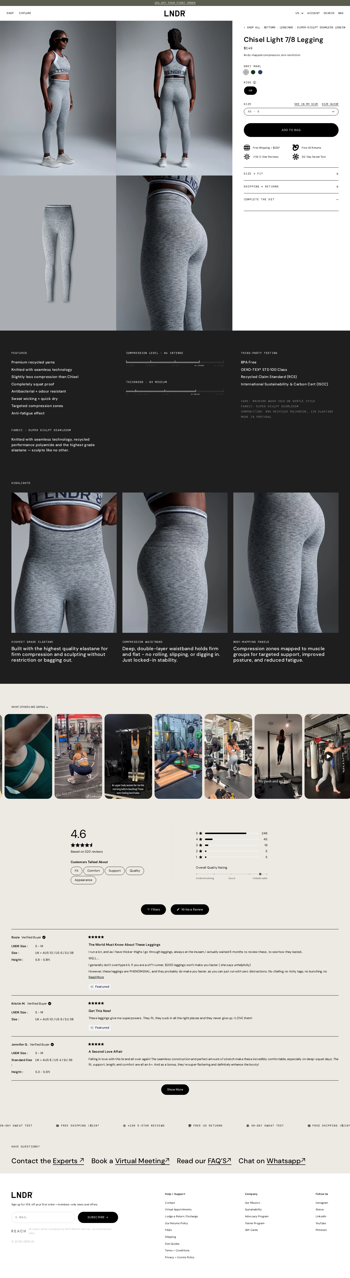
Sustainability (253, 1209)
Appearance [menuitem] (83, 880)
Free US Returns (311, 147)
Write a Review (189, 911)
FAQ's (168, 1230)
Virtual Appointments (178, 1209)
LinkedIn (321, 1216)
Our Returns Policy (176, 1223)
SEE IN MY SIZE (306, 104)
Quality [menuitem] (135, 871)
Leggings (286, 27)
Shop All (253, 27)
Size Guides (172, 1243)
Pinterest (321, 1230)
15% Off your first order (175, 2)
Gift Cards (251, 1230)
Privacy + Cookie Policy (179, 1257)
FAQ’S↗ (220, 1160)
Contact (170, 1202)
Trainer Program (255, 1223)
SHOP (10, 13)
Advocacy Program (257, 1216)
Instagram (322, 1202)
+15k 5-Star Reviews (266, 156)
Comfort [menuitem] (93, 871)
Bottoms (269, 27)
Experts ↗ (68, 1160)
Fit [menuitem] (77, 871)
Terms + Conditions (177, 1250)
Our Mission (252, 1202)
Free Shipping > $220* (266, 147)
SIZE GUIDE (330, 104)
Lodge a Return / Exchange (181, 1216)
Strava (320, 1209)
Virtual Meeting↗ (142, 1160)
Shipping (170, 1236)
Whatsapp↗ (286, 1160)
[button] (231, 833)
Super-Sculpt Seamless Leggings (322, 27)
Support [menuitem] (115, 871)
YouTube (321, 1223)
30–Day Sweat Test (314, 156)
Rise (247, 82)
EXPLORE (25, 13)
